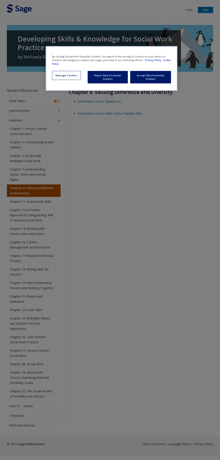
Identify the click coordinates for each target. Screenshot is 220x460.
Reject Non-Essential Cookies (107, 77)
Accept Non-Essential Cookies (150, 77)
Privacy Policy (153, 60)
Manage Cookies (66, 75)
